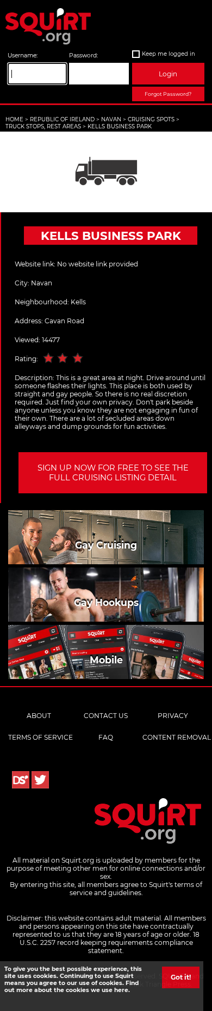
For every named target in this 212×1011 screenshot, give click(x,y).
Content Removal (176, 737)
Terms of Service (40, 737)
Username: (23, 55)
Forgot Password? (168, 94)
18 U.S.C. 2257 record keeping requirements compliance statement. (110, 942)
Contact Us (106, 716)
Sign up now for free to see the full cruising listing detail (113, 472)
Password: (83, 55)
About (39, 716)
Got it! (181, 977)
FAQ (105, 737)
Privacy (173, 716)
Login (168, 74)
